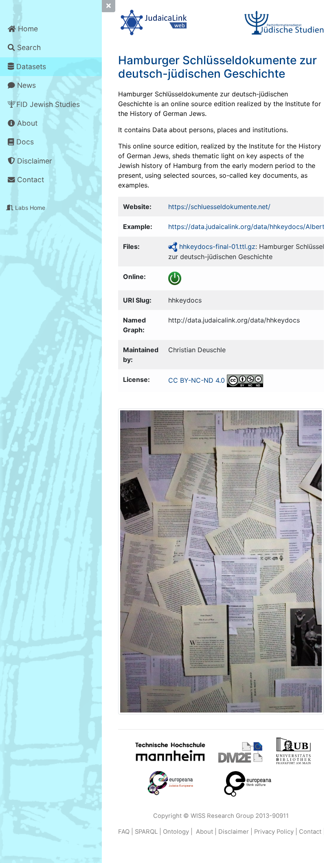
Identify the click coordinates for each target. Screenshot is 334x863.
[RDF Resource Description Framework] (172, 246)
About (26, 123)
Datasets (30, 66)
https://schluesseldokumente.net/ (219, 207)
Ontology (176, 831)
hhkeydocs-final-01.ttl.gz (217, 246)
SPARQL (146, 831)
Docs (24, 141)
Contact (29, 179)
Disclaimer (33, 161)
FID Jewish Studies (48, 104)
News (25, 85)
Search (28, 47)
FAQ (124, 831)
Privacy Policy (274, 831)
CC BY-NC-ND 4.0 (196, 380)
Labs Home (29, 207)
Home (27, 28)
